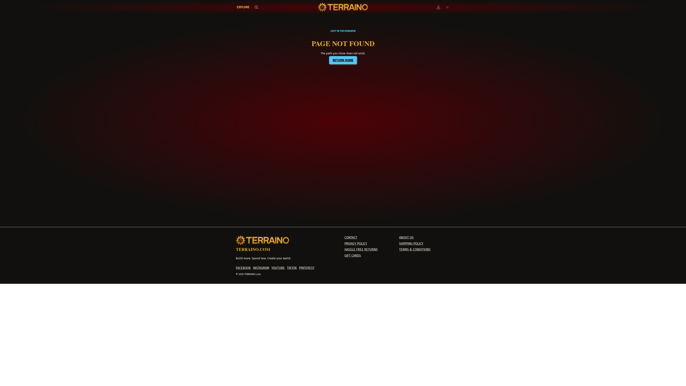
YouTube (278, 268)
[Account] (438, 7)
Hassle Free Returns (361, 249)
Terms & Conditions (415, 249)
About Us (406, 237)
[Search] (256, 7)
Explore (243, 7)
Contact (350, 237)
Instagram (261, 268)
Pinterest (306, 268)
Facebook (243, 268)
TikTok (292, 268)
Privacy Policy (355, 244)
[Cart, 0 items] (447, 7)
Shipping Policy (411, 244)
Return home (343, 60)
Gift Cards (352, 256)
